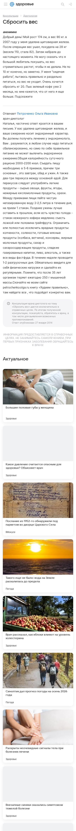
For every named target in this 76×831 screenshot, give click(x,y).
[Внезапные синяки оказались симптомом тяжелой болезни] (38, 792)
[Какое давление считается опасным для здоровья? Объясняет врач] (38, 452)
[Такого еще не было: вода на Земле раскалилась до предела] (38, 565)
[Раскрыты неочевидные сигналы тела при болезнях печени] (38, 736)
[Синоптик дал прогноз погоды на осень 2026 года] (38, 679)
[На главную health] (24, 4)
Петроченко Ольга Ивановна (37, 113)
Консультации (10, 15)
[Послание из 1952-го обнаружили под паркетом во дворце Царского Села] (38, 509)
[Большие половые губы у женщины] (38, 395)
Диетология (30, 15)
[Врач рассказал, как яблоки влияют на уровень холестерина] (38, 622)
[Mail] (12, 4)
